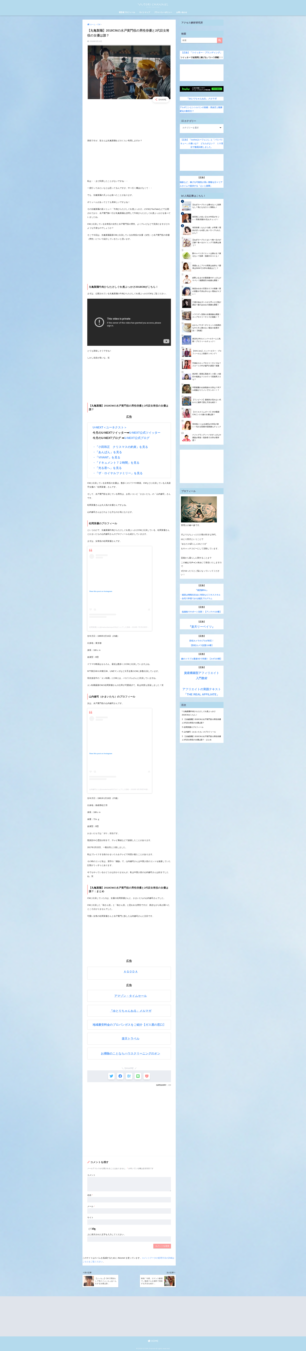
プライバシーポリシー (163, 12)
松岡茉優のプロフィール (192, 727)
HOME (154, 1340)
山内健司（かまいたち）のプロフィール (199, 731)
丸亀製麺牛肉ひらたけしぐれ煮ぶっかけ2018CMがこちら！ (199, 713)
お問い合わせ (181, 12)
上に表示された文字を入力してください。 (106, 1234)
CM (169, 1085)
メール (91, 1206)
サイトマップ (144, 12)
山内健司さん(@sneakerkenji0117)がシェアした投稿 (109, 789)
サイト (90, 1217)
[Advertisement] (129, 122)
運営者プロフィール (127, 12)
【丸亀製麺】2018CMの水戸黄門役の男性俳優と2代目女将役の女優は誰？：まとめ (201, 738)
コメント (91, 1175)
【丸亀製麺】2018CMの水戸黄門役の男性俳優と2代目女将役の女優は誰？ (201, 721)
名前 (90, 1195)
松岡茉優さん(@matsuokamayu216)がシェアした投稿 (109, 627)
